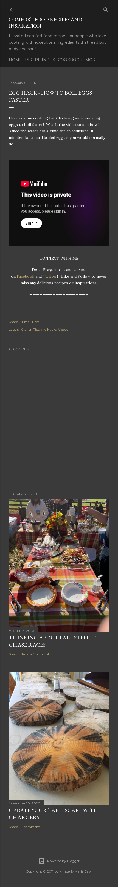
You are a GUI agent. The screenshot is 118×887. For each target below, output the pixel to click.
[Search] (106, 8)
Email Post (30, 322)
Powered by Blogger (63, 861)
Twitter (50, 276)
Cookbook (70, 59)
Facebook (25, 276)
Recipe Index (40, 59)
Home (15, 59)
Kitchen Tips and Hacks (38, 329)
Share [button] (13, 322)
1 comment (31, 827)
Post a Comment (35, 654)
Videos (63, 329)
